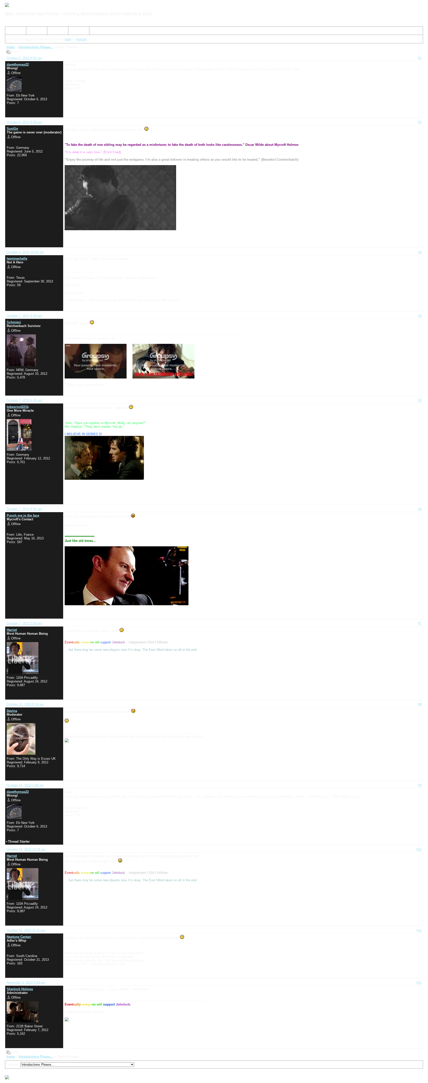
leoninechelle (17, 258)
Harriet (12, 630)
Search (33, 31)
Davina (12, 711)
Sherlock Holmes (20, 989)
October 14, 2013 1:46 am (25, 785)
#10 (419, 849)
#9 (420, 785)
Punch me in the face (23, 515)
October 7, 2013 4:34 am (24, 316)
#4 (420, 316)
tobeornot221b (18, 407)
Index (11, 31)
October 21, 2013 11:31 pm (25, 930)
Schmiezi (14, 322)
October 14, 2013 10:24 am (26, 849)
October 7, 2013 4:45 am (24, 400)
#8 (420, 704)
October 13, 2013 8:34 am (25, 704)
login (68, 39)
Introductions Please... (36, 47)
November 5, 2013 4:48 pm (25, 982)
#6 (420, 509)
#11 (419, 930)
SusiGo (12, 128)
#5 (420, 400)
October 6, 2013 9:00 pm (24, 122)
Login (74, 31)
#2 (420, 122)
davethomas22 (18, 64)
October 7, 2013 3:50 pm (24, 623)
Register (55, 31)
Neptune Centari (19, 937)
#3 (420, 252)
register (81, 39)
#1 (420, 58)
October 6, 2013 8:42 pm (24, 58)
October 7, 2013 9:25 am (24, 509)
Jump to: (13, 1064)
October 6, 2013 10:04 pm (25, 252)
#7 (420, 623)
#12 (419, 982)
